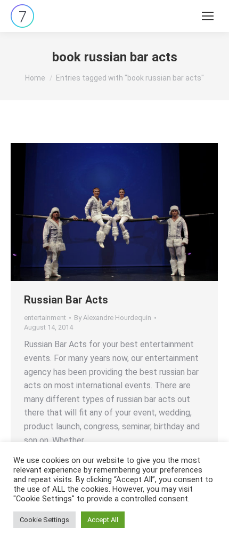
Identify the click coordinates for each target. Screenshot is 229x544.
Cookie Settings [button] (44, 520)
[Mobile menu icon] (207, 16)
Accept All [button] (102, 520)
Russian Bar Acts (66, 299)
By (112, 318)
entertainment (45, 318)
